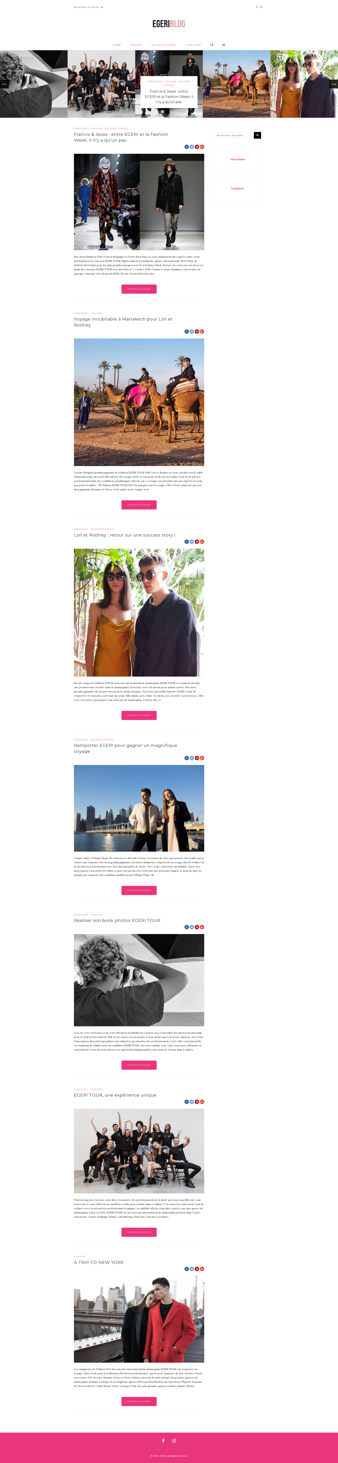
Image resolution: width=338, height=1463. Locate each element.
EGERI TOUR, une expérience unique (115, 1095)
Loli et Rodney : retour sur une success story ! (125, 535)
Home (117, 44)
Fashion (136, 44)
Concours (193, 44)
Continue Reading (139, 289)
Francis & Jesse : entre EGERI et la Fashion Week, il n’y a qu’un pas (169, 96)
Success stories (163, 44)
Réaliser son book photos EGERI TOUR (117, 920)
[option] (169, 84)
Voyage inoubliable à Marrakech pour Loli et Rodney (236, 93)
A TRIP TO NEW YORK (99, 1262)
